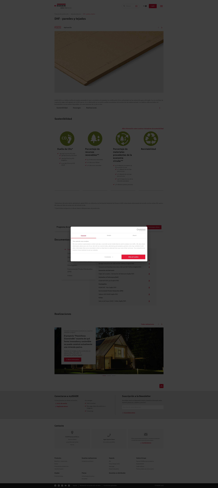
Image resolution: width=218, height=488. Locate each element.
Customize (108, 257)
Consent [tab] (83, 235)
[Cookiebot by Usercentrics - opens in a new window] (138, 230)
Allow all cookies (133, 257)
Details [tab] (109, 235)
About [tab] (134, 235)
